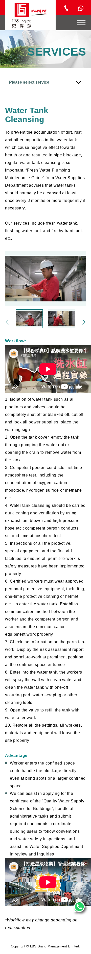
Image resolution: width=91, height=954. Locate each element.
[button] (84, 322)
